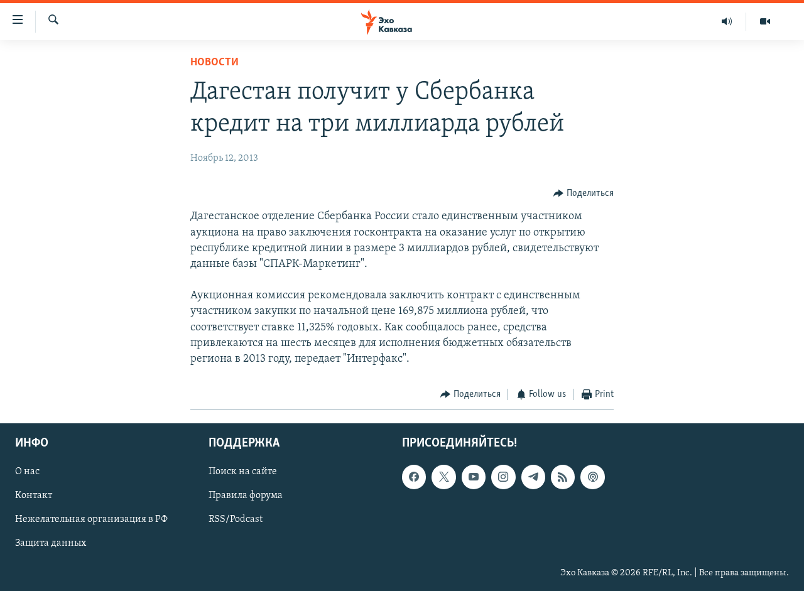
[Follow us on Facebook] (414, 477)
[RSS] (563, 477)
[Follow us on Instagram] (503, 477)
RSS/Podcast (236, 519)
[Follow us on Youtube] (474, 477)
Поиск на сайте (243, 472)
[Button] (583, 193)
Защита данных (50, 543)
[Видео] (765, 21)
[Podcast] (592, 477)
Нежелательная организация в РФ (91, 519)
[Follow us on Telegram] (533, 477)
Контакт (33, 496)
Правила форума (246, 496)
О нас (27, 472)
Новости (214, 62)
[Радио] (727, 21)
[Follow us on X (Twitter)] (443, 477)
